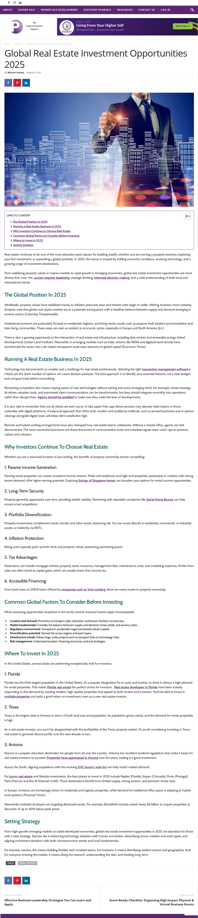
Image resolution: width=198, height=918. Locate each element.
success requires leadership (52, 278)
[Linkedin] (20, 3)
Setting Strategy (23, 245)
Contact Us (146, 9)
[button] (192, 10)
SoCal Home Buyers (159, 499)
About (7, 9)
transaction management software (165, 369)
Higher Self (26, 9)
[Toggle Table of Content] (185, 216)
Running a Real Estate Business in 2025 (37, 226)
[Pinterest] (17, 83)
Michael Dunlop (16, 72)
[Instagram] (14, 3)
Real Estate (27, 863)
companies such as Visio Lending (83, 589)
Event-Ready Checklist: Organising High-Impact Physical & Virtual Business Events (151, 902)
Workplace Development (59, 9)
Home (7, 43)
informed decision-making (111, 278)
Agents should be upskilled (56, 397)
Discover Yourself (97, 9)
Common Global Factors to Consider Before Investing (46, 235)
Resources (125, 9)
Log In (165, 9)
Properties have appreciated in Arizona (72, 758)
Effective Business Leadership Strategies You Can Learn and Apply (47, 902)
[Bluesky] (26, 3)
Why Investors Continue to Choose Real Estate (41, 231)
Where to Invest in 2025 (28, 240)
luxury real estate (20, 776)
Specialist (18, 43)
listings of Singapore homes (97, 480)
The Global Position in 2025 (30, 222)
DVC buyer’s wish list (92, 767)
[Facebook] (9, 3)
